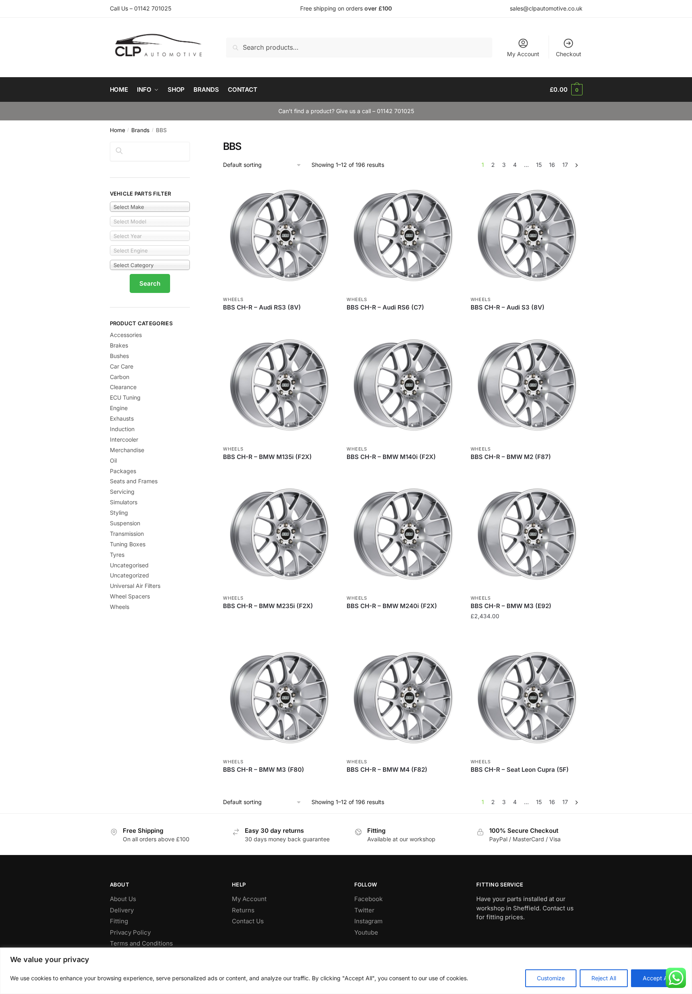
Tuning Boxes (127, 544)
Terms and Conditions (141, 943)
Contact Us (248, 921)
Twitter (364, 910)
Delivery (122, 910)
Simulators (123, 502)
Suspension (125, 523)
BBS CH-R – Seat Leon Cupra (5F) (520, 769)
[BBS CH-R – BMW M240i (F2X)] (402, 534)
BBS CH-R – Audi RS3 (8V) (262, 307)
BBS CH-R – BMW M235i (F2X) (268, 606)
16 (552, 164)
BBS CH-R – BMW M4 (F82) (387, 769)
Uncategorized (129, 575)
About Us (123, 899)
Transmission (127, 533)
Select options (526, 632)
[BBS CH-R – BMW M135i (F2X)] (278, 385)
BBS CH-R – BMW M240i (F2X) (392, 606)
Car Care (121, 366)
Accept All (656, 978)
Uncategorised (129, 565)
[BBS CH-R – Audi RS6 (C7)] (402, 235)
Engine (119, 407)
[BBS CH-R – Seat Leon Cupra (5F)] (526, 698)
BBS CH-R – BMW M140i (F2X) (391, 457)
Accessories (126, 334)
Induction (122, 428)
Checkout (568, 54)
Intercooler (124, 439)
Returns (243, 910)
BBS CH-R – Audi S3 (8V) (508, 307)
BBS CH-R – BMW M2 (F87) (511, 457)
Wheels (233, 299)
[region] (346, 971)
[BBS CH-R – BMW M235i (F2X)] (278, 534)
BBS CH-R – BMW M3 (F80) (263, 769)
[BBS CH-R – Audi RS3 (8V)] (278, 235)
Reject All (603, 978)
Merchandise (127, 449)
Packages (123, 471)
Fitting (119, 921)
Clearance (123, 386)
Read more (279, 319)
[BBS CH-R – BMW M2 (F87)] (526, 385)
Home (117, 130)
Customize (551, 978)
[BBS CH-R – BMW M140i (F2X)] (402, 385)
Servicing (122, 491)
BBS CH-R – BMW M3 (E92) (511, 606)
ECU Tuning (125, 397)
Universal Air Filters (135, 585)
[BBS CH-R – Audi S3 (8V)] (526, 235)
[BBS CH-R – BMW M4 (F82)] (402, 698)
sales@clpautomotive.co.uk (546, 8)
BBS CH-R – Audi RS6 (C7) (385, 307)
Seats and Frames (134, 481)
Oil (113, 460)
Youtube (366, 932)
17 (565, 164)
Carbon (119, 376)
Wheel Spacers (130, 596)
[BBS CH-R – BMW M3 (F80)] (278, 698)
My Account (523, 54)
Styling (119, 512)
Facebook (368, 899)
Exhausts (122, 418)
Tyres (117, 554)
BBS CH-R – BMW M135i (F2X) (267, 457)
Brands (140, 130)
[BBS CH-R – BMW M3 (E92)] (526, 534)
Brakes (119, 345)
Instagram (368, 921)
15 (539, 164)
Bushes (119, 355)
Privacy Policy (130, 932)
